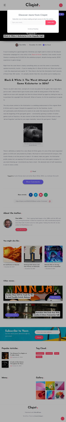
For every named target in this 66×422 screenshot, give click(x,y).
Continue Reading (33, 29)
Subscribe (51, 22)
